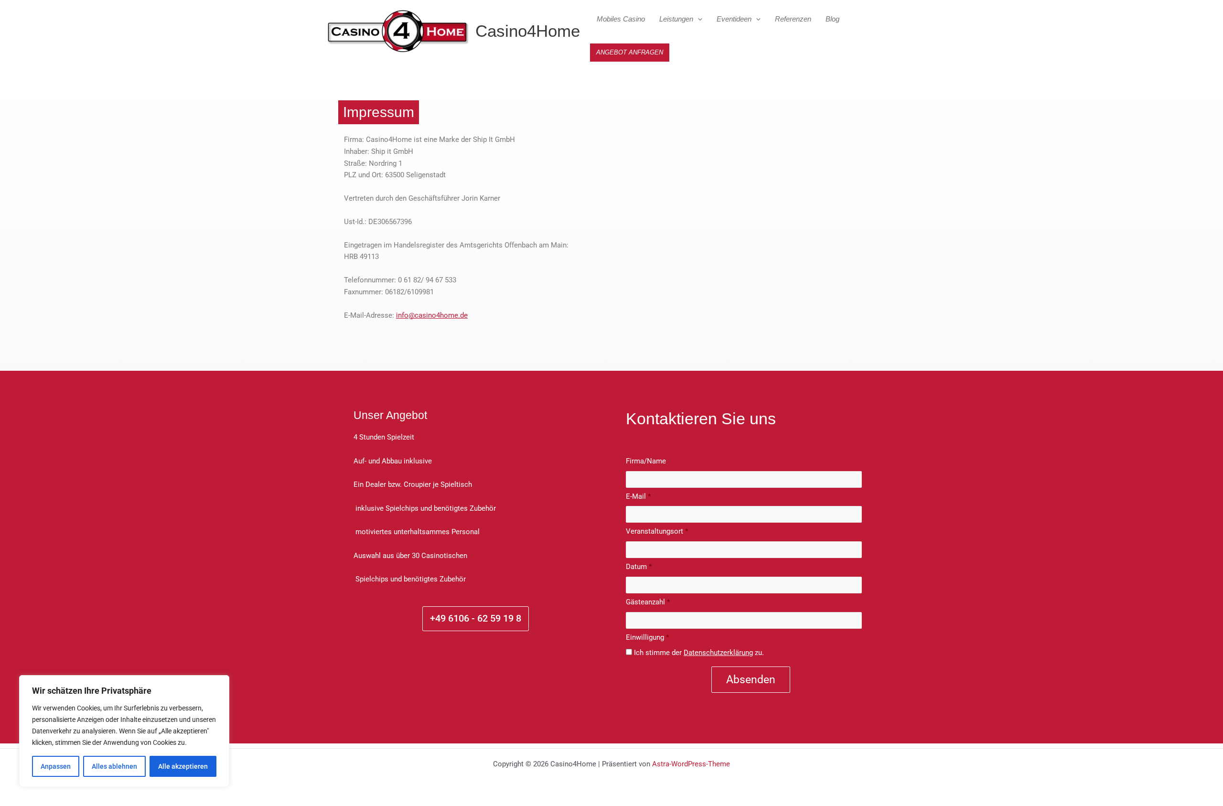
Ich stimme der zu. (699, 652)
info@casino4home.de (432, 315)
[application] (697, 19)
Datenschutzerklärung (718, 652)
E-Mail (638, 496)
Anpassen (56, 766)
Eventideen (734, 19)
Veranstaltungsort (657, 531)
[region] (124, 731)
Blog (832, 19)
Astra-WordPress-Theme (691, 764)
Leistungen (676, 19)
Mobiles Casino (621, 19)
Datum (639, 566)
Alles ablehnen (114, 766)
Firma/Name (646, 461)
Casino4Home (527, 30)
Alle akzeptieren (183, 766)
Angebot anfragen (629, 52)
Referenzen (793, 19)
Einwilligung (647, 637)
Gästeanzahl (648, 602)
